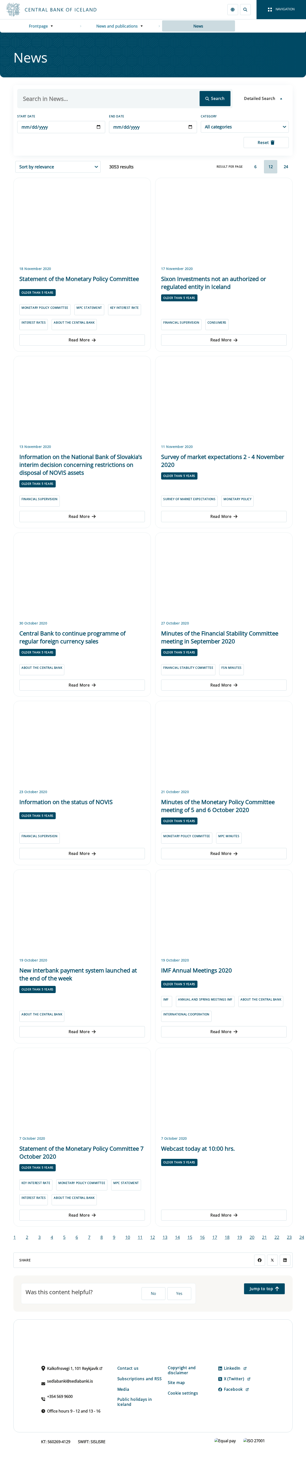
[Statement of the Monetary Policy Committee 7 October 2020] (82, 1091)
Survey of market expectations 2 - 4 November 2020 (222, 461)
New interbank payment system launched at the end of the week (78, 974)
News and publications (117, 26)
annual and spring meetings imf (205, 999)
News (198, 26)
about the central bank (74, 322)
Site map (176, 1382)
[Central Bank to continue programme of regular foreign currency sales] (82, 576)
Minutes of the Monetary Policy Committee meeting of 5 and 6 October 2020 (218, 806)
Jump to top (261, 1288)
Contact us (128, 1368)
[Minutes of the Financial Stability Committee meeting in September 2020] (223, 576)
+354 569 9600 (60, 1396)
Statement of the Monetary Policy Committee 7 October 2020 (81, 1152)
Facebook (233, 1389)
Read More (79, 340)
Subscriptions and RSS (139, 1378)
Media (123, 1389)
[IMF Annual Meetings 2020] (223, 913)
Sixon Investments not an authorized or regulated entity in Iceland (213, 283)
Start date (26, 116)
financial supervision (181, 322)
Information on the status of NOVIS (66, 802)
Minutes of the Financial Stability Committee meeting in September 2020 (219, 637)
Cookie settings (183, 1393)
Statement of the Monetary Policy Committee (79, 279)
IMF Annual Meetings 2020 (196, 970)
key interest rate (124, 308)
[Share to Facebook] (259, 1260)
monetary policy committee (45, 308)
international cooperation (186, 1014)
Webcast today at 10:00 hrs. (198, 1148)
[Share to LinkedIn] (285, 1260)
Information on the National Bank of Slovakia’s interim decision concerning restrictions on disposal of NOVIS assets (80, 464)
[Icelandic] (232, 9)
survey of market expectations (189, 499)
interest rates (34, 322)
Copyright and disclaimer (182, 1370)
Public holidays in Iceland (134, 1402)
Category (209, 116)
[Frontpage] (60, 9)
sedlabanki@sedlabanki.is (70, 1381)
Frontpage (38, 26)
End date (116, 116)
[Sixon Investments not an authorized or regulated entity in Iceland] (223, 221)
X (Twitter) (234, 1378)
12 (270, 166)
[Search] (245, 9)
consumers (217, 322)
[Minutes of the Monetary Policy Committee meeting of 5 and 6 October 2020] (223, 744)
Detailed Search (259, 98)
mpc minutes (229, 836)
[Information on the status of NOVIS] (82, 744)
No (153, 1293)
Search (218, 98)
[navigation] (281, 9)
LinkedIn (232, 1368)
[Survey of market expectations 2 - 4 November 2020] (223, 399)
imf (166, 999)
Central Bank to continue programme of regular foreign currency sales (72, 637)
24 (286, 166)
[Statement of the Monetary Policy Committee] (82, 221)
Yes (179, 1293)
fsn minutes (231, 668)
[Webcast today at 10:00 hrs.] (223, 1091)
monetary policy (237, 499)
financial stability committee (188, 668)
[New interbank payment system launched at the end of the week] (82, 913)
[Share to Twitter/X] (272, 1260)
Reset (263, 142)
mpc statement (89, 308)
